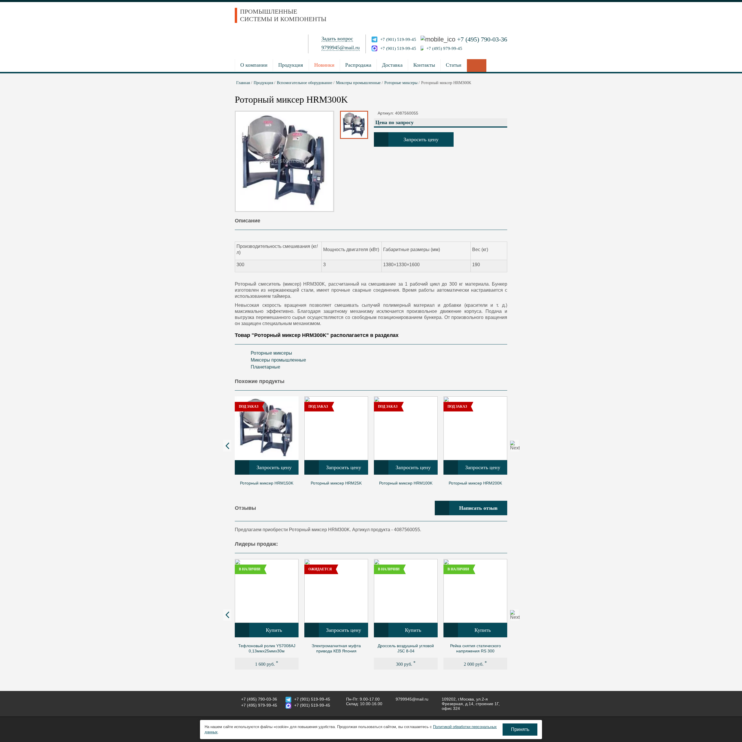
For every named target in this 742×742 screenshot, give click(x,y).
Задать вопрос (337, 38)
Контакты (424, 65)
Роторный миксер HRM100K (405, 483)
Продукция (290, 65)
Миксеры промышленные (278, 360)
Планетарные (265, 366)
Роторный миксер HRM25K (336, 483)
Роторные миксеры (271, 353)
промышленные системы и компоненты (283, 15)
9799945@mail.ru (340, 47)
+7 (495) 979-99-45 (444, 48)
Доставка (392, 65)
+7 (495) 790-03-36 (482, 39)
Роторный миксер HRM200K (475, 483)
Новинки (324, 65)
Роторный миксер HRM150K (266, 483)
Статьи (453, 65)
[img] (267, 428)
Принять (520, 729)
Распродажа (358, 65)
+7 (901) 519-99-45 (398, 39)
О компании (254, 65)
